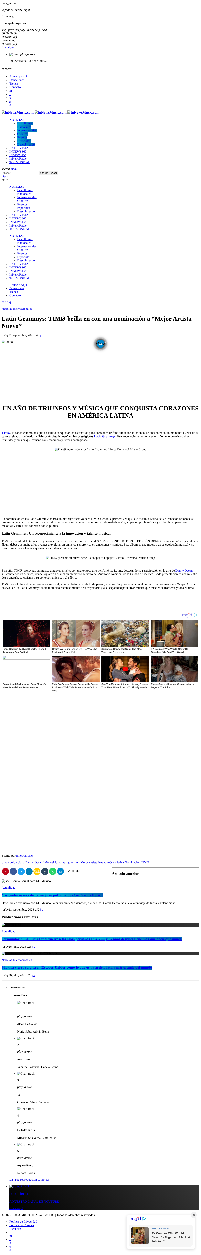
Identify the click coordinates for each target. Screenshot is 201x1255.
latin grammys (71, 862)
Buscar (48, 172)
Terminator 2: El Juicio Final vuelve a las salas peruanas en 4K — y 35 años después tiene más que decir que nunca (92, 939)
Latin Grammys (105, 436)
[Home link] (50, 112)
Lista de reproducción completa (29, 1179)
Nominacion (132, 862)
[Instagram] (10, 101)
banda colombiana (13, 862)
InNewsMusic (52, 862)
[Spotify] (10, 97)
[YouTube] (10, 90)
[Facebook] (10, 104)
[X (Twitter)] (10, 94)
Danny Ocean (184, 570)
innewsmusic (24, 855)
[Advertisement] (100, 372)
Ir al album (8, 47)
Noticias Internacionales (17, 308)
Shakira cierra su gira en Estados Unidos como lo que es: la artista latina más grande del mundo (77, 968)
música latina (115, 862)
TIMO (145, 862)
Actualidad (8, 887)
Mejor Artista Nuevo (93, 862)
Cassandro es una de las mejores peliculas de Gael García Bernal (52, 895)
